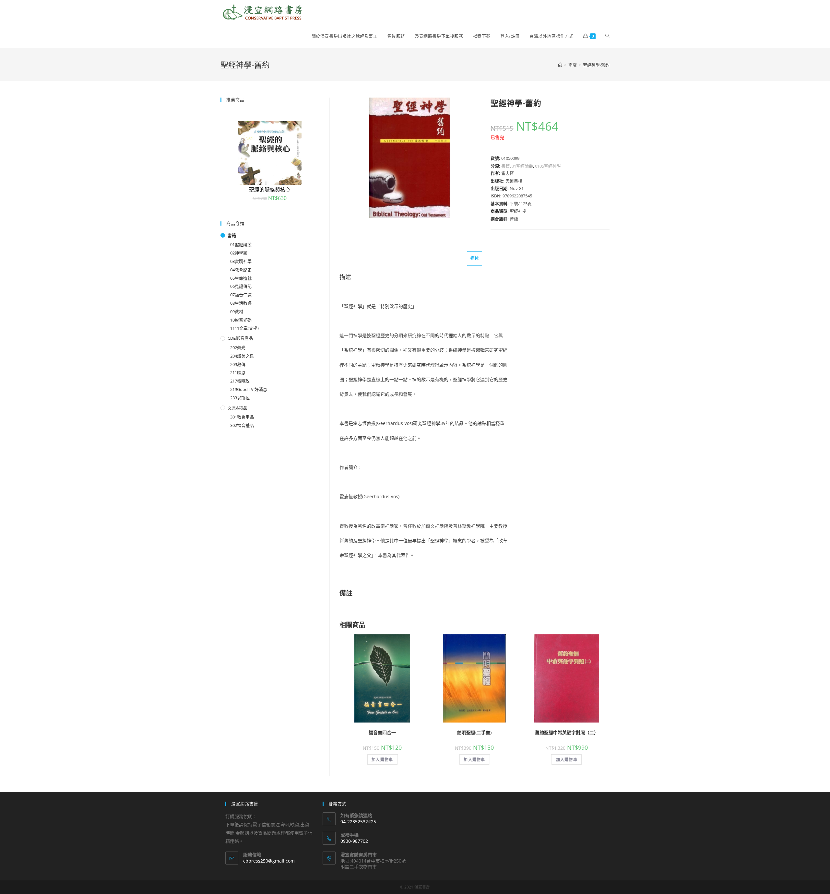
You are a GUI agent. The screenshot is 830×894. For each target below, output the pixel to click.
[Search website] (607, 36)
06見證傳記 (241, 286)
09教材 (236, 311)
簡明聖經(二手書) (474, 732)
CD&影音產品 (240, 338)
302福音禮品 (242, 425)
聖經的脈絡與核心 (269, 189)
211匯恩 (237, 372)
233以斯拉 (240, 398)
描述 (474, 258)
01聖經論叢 (522, 166)
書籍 (505, 166)
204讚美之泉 (242, 356)
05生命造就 (241, 278)
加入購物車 (382, 759)
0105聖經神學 (548, 166)
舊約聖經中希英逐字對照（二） (567, 732)
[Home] (560, 65)
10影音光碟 (241, 320)
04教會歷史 (241, 270)
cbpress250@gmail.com (269, 861)
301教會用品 (242, 417)
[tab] (474, 258)
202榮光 (237, 347)
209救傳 (237, 364)
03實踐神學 (241, 261)
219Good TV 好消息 (248, 389)
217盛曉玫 (240, 381)
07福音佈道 (241, 295)
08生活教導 (241, 303)
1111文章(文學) (244, 328)
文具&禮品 (237, 408)
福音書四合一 (382, 732)
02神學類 (238, 253)
